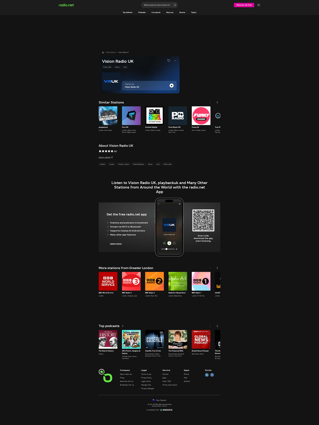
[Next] (217, 101)
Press (122, 378)
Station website (104, 157)
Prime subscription (169, 385)
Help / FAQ (166, 381)
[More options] (175, 60)
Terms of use (146, 374)
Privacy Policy (146, 378)
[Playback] (172, 86)
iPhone (186, 374)
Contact (165, 374)
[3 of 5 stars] (106, 151)
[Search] (174, 4)
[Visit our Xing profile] (212, 375)
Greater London (123, 164)
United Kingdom (138, 164)
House (117, 67)
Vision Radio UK (132, 87)
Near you (169, 12)
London (111, 164)
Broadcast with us (127, 385)
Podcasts (142, 12)
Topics (193, 12)
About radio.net (126, 374)
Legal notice (146, 381)
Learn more (116, 243)
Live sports (156, 12)
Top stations (127, 12)
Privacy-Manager (147, 388)
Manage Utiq (146, 385)
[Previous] (210, 101)
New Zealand (161, 400)
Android (187, 381)
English (102, 164)
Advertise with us (126, 381)
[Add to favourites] (169, 61)
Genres (182, 12)
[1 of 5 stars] (100, 151)
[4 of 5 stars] (109, 151)
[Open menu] (258, 4)
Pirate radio (107, 67)
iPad (185, 378)
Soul (125, 67)
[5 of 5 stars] (112, 151)
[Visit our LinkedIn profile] (207, 375)
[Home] (103, 52)
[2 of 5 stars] (103, 151)
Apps (164, 378)
